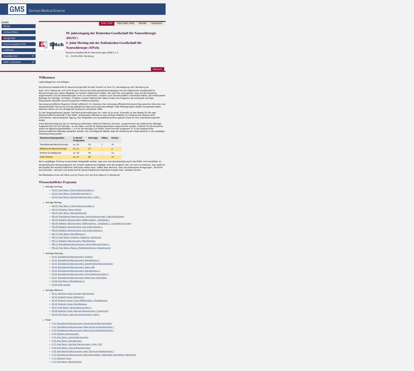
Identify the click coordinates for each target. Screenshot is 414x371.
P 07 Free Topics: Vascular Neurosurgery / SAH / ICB (77, 344)
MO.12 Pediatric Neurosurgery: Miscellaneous (73, 241)
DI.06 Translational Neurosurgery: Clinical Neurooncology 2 (80, 274)
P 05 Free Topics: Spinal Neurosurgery (70, 337)
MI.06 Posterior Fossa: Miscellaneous (69, 304)
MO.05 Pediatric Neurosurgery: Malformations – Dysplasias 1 (81, 220)
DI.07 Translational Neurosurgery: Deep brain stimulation (79, 278)
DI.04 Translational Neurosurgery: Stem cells (73, 267)
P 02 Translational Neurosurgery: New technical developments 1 (83, 327)
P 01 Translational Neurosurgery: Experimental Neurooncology (82, 323)
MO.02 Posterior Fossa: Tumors (66, 210)
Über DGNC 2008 (125, 23)
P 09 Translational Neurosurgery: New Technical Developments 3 (83, 351)
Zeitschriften (11, 32)
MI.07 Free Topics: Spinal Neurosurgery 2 (72, 308)
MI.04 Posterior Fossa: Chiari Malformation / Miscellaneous (80, 300)
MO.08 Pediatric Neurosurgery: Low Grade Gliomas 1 (77, 227)
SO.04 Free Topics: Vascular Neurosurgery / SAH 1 (76, 197)
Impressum (156, 23)
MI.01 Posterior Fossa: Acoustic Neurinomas (73, 294)
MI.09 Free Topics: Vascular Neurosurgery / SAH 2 (76, 315)
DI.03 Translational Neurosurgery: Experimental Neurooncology (82, 264)
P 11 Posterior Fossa (61, 358)
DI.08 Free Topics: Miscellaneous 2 (68, 281)
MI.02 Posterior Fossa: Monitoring (68, 297)
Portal (7, 26)
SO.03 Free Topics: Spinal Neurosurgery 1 (72, 194)
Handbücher (11, 56)
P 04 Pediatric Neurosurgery (65, 334)
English (5, 22)
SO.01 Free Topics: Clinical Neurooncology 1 (73, 190)
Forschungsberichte (15, 44)
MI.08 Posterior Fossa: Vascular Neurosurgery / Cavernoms (80, 311)
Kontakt (142, 23)
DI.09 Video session (61, 285)
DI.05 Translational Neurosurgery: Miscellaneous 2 (76, 271)
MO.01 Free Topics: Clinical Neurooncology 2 (73, 206)
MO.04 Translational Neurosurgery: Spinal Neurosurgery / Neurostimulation (88, 216)
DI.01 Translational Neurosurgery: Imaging (72, 257)
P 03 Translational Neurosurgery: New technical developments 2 (83, 330)
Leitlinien (9, 50)
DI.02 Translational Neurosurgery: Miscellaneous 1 (76, 260)
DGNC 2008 (106, 23)
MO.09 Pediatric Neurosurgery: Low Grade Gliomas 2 (77, 230)
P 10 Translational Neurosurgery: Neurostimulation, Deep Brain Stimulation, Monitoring (94, 355)
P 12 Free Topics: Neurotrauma (67, 362)
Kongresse (9, 38)
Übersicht (157, 69)
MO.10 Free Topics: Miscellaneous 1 (69, 234)
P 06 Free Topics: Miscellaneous (67, 341)
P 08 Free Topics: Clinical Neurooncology (71, 348)
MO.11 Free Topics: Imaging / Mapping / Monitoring (76, 237)
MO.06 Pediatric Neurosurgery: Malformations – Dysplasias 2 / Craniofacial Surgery (91, 223)
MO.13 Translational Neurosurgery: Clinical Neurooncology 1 (81, 244)
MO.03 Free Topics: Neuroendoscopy (69, 213)
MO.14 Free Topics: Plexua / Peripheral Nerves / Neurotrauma (81, 248)
